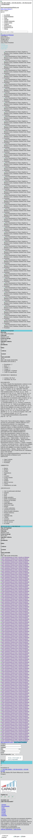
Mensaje (3, 760)
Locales (3, 812)
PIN (2, 749)
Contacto (6, 24)
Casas (3, 807)
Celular (3, 751)
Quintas (3, 809)
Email (2, 752)
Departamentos (5, 806)
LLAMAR (7, 15)
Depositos (4, 815)
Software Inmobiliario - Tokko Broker (11, 829)
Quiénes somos (8, 22)
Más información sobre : (14, 742)
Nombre (3, 745)
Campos (3, 814)
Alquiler (6, 19)
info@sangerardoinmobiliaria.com (10, 7)
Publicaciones (7, 25)
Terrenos (3, 804)
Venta (5, 18)
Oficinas (3, 810)
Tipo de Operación (6, 754)
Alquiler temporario (9, 21)
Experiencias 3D (8, 27)
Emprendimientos (8, 16)
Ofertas (6, 29)
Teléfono (3, 747)
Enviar (2, 761)
